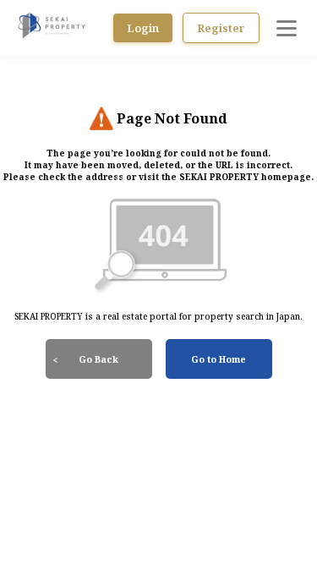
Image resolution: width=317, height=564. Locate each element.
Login (143, 28)
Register (221, 28)
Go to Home (218, 359)
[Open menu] (286, 28)
